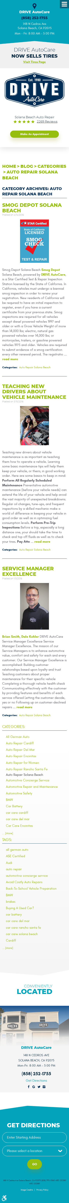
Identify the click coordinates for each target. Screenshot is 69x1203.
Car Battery (14, 806)
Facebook (28, 1087)
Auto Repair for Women (22, 763)
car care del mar (18, 819)
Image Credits (27, 1190)
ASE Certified (15, 856)
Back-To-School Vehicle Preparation (31, 889)
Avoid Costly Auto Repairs (24, 882)
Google (34, 1087)
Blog (26, 166)
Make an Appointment (34, 134)
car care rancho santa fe (23, 928)
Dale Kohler (30, 637)
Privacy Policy (42, 1190)
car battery (14, 914)
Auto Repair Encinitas (21, 756)
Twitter (39, 1087)
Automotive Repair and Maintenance (32, 787)
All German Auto (17, 737)
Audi (9, 863)
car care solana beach (22, 934)
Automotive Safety (19, 793)
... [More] (7, 833)
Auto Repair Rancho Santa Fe (27, 769)
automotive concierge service (27, 876)
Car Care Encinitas (19, 826)
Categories (52, 166)
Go (34, 1164)
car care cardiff (17, 813)
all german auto (17, 850)
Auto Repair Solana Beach (35, 367)
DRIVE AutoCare (53, 275)
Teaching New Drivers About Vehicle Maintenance (34, 392)
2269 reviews (47, 121)
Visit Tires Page (34, 62)
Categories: (13, 726)
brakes (10, 902)
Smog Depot (50, 270)
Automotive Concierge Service (27, 780)
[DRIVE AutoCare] (34, 90)
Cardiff (11, 940)
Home (9, 166)
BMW (9, 800)
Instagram (44, 1087)
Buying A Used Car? (20, 908)
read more (10, 359)
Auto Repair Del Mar (20, 750)
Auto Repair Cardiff (20, 743)
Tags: (7, 839)
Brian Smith (11, 637)
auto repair (14, 869)
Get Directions (36, 1080)
